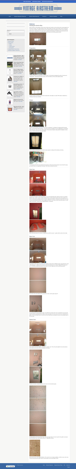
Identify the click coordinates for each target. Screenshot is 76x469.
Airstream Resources (49, 465)
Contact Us (44, 16)
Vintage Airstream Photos (58, 465)
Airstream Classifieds (53, 16)
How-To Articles (10, 42)
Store (61, 16)
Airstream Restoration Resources (20, 16)
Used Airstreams (27, 1)
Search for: (9, 30)
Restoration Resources (47, 1)
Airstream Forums (36, 1)
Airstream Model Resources (34, 16)
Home (10, 16)
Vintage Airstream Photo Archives (13, 49)
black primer (41, 127)
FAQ (64, 465)
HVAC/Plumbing (11, 46)
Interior (10, 43)
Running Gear (11, 47)
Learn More (20, 59)
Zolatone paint (43, 263)
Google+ (68, 467)
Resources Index (11, 41)
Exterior (10, 45)
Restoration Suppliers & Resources (14, 50)
